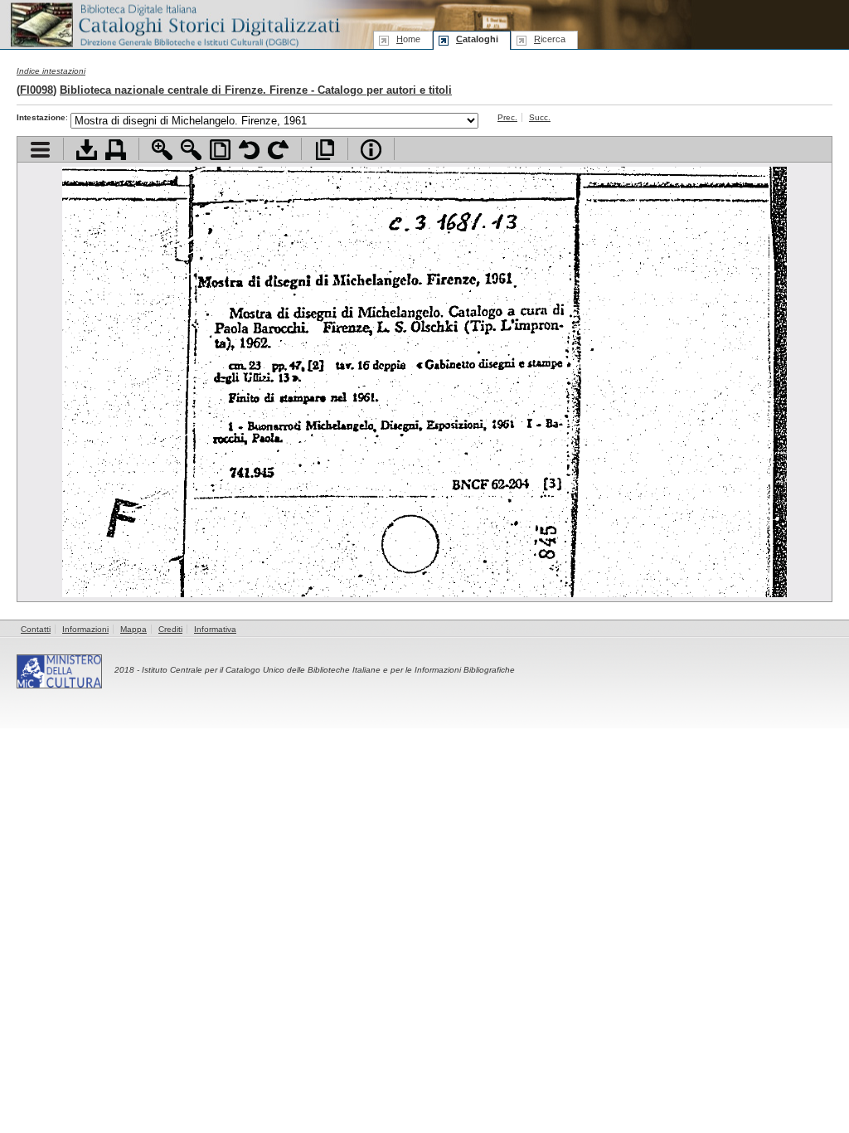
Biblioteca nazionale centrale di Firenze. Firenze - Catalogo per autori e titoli (256, 90)
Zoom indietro (191, 149)
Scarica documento (86, 149)
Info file (371, 149)
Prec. (507, 117)
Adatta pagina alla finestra (220, 149)
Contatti (36, 629)
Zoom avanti (162, 149)
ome (408, 39)
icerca (549, 39)
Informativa (215, 629)
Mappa (133, 629)
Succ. (540, 117)
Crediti (170, 629)
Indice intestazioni (51, 70)
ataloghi (477, 39)
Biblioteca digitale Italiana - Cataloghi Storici (174, 23)
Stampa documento (115, 149)
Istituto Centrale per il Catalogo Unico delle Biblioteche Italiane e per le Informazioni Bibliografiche (328, 669)
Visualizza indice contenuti (40, 149)
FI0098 (36, 90)
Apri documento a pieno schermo (324, 149)
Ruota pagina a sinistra (249, 149)
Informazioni (85, 629)
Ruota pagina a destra (278, 149)
